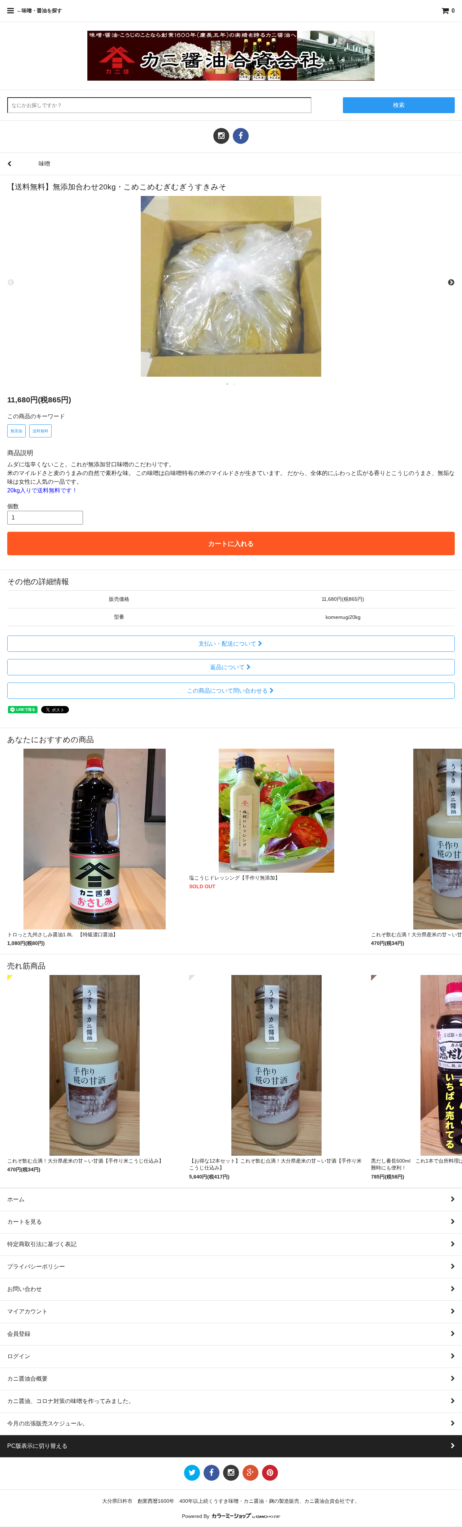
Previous (11, 282)
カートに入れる (231, 543)
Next (451, 282)
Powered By (196, 1516)
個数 (13, 506)
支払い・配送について (227, 644)
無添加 (16, 431)
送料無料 (40, 431)
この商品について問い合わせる (227, 691)
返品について (227, 667)
